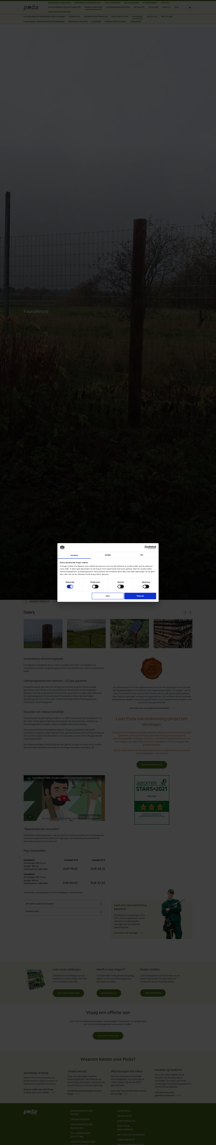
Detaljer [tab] (108, 555)
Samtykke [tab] (74, 555)
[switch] (95, 586)
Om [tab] (141, 555)
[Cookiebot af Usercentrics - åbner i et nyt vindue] (146, 547)
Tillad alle (140, 596)
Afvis (108, 596)
